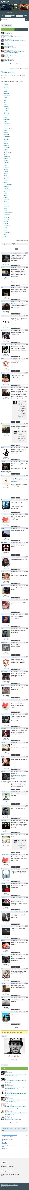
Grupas (26, 2)
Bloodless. (6, 178)
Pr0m (5, 193)
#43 (12, 911)
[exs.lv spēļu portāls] (5, 2)
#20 (12, 571)
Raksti (18, 2)
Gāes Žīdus (7, 139)
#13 (12, 461)
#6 (11, 330)
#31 (12, 728)
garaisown (6, 112)
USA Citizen (7, 219)
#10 (12, 387)
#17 (12, 528)
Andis (5, 102)
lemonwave (7, 156)
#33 (12, 757)
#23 (12, 614)
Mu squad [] (8, 43)
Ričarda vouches (8, 72)
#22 (12, 599)
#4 (11, 301)
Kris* (5, 165)
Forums (13, 2)
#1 (11, 253)
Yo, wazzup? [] (8, 32)
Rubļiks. (3, 757)
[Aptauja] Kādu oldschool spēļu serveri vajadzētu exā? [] (15, 56)
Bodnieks (3, 373)
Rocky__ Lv (7, 125)
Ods (2, 1176)
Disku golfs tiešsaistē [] (10, 47)
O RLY (5, 236)
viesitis (6, 158)
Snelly (2, 685)
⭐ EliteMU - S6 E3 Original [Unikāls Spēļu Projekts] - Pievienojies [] (14, 51)
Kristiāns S (7, 123)
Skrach (6, 151)
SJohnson (3, 771)
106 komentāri (6, 77)
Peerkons (6, 199)
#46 (12, 954)
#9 (11, 373)
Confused (6, 186)
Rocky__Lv (3, 475)
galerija (18, 265)
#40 (12, 869)
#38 (12, 834)
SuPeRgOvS (7, 232)
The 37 (2, 628)
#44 (12, 926)
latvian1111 (7, 190)
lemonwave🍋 (4, 642)
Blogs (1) (15, 1059)
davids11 (3, 940)
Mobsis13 (6, 162)
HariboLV (6, 203)
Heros (5, 197)
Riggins (6, 221)
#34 (12, 771)
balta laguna (7, 204)
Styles (5, 191)
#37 (12, 820)
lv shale (6, 143)
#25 (12, 642)
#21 (12, 585)
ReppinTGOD (7, 152)
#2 (11, 267)
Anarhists (6, 88)
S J (5, 101)
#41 (12, 883)
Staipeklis (6, 86)
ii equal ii (6, 134)
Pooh (5, 141)
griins (5, 175)
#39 (12, 854)
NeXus (6, 154)
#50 (12, 1011)
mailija (5, 149)
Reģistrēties (9, 12)
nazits (5, 210)
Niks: (3, 15)
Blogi (11, 68)
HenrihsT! (3, 315)
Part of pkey (7, 95)
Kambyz (6, 188)
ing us (2, 571)
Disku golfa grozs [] (9, 60)
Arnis (5, 227)
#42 (12, 897)
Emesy (2, 423)
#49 (12, 997)
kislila (5, 208)
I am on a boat (8, 128)
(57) (20, 1056)
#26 (12, 657)
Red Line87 (7, 177)
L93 (5, 164)
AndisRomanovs (8, 212)
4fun (5, 216)
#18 (12, 542)
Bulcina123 (7, 99)
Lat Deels (6, 180)
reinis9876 (7, 147)
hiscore (6, 223)
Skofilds (6, 169)
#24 (12, 628)
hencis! (6, 110)
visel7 (5, 89)
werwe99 (6, 145)
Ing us (5, 97)
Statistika (15, 1184)
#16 (12, 514)
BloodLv (6, 195)
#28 (12, 685)
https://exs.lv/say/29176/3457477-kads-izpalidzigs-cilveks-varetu (19, 776)
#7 (11, 344)
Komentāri (3, 1150)
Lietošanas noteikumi (6, 1186)
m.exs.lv (9, 1184)
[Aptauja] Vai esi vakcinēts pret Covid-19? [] (15, 40)
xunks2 (6, 115)
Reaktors (3, 983)
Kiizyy (5, 91)
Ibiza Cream (7, 136)
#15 (12, 499)
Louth (5, 201)
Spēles (21, 2)
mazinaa (6, 108)
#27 (12, 671)
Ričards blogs (16, 68)
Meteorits (6, 138)
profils (14, 265)
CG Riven (6, 206)
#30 (12, 714)
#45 (12, 940)
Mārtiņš (6, 84)
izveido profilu (11, 1032)
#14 (12, 475)
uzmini (2, 926)
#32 (12, 742)
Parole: (14, 15)
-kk (5, 127)
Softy (5, 234)
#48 (12, 983)
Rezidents (6, 93)
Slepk (5, 182)
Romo (5, 130)
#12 (12, 447)
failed (5, 121)
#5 (11, 315)
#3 (11, 287)
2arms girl (6, 114)
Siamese (3, 585)
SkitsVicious (4, 671)
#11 (12, 423)
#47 (12, 969)
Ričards (5, 75)
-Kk (2, 499)
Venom (6, 229)
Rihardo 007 (7, 225)
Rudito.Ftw (7, 167)
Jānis (2, 267)
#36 (12, 806)
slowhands (7, 119)
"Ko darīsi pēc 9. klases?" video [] (12, 36)
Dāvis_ (6, 117)
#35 (12, 791)
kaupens (6, 230)
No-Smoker (7, 217)
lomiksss (6, 106)
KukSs (2, 969)
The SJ (6, 173)
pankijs (6, 160)
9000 (5, 104)
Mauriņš (6, 132)
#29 (12, 699)
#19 (12, 557)
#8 (11, 358)
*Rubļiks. (6, 171)
